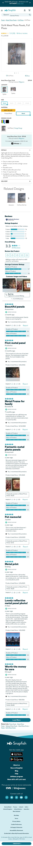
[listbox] (16, 113)
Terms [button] (16, 818)
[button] (2, 10)
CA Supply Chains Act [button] (16, 827)
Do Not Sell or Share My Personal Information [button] (16, 833)
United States (18, 809)
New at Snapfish (16, 768)
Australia (26, 809)
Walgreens (21, 82)
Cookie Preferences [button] (16, 824)
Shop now (25, 3)
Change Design (18, 128)
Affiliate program (16, 776)
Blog (16, 771)
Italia (26, 807)
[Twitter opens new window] (27, 797)
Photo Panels (12, 724)
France (15, 807)
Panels (3, 20)
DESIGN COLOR (6, 118)
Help (16, 774)
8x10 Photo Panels (11, 728)
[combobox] (16, 14)
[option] (4, 90)
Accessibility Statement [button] (16, 830)
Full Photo (20, 20)
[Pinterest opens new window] (17, 797)
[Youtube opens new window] (22, 797)
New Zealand (16, 811)
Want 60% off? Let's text (16, 779)
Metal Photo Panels (11, 20)
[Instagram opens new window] (12, 797)
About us (16, 765)
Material (4, 107)
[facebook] (7, 797)
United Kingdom (7, 809)
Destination (11, 205)
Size (2, 100)
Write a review (21, 33)
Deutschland (7, 807)
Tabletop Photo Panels (11, 726)
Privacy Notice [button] (16, 821)
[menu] (27, 76)
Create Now (16, 843)
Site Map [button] (16, 815)
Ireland (21, 807)
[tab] (18, 73)
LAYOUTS (4, 85)
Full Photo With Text (21, 205)
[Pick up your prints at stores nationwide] (8, 788)
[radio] (3, 121)
